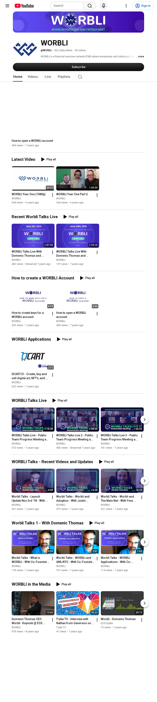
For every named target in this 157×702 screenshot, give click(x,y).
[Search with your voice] (104, 6)
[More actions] (52, 195)
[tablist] (78, 77)
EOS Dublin (107, 623)
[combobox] (68, 5)
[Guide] (7, 5)
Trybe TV (61, 627)
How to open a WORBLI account (32, 140)
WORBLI (16, 198)
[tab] (18, 77)
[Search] (89, 6)
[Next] (144, 419)
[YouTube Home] (24, 5)
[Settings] (126, 5)
